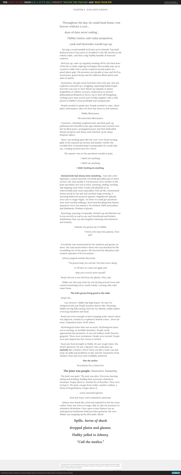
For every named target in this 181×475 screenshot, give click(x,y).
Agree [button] (176, 472)
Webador (119, 470)
